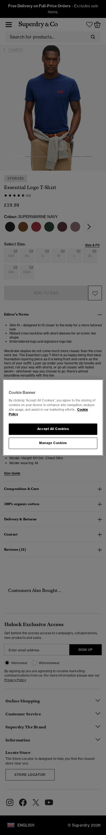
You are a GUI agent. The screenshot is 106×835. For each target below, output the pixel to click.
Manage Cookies (53, 443)
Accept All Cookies (53, 429)
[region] (53, 417)
